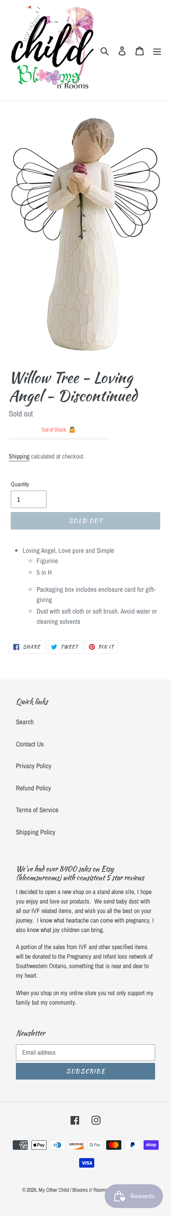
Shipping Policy (35, 831)
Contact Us (30, 743)
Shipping (19, 456)
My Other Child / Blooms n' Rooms (73, 1189)
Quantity (20, 484)
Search (25, 721)
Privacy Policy (33, 765)
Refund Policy (33, 787)
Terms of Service (37, 809)
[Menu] (157, 50)
